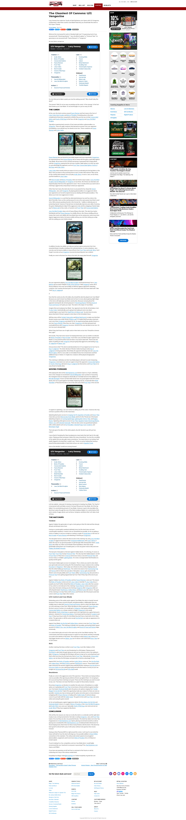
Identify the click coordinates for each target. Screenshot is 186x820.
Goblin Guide (81, 695)
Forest (81, 59)
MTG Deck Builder (75, 785)
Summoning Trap (93, 569)
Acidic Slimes (78, 661)
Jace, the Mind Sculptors (92, 704)
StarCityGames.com (71, 373)
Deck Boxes (113, 111)
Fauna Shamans (65, 213)
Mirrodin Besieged (54, 378)
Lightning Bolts (68, 557)
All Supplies (113, 117)
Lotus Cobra (57, 67)
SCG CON (90, 5)
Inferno (73, 592)
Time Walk (71, 669)
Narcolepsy (82, 486)
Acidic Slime (57, 57)
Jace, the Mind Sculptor (61, 81)
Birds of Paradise (59, 59)
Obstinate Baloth (84, 83)
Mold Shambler (58, 474)
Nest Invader (58, 69)
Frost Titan (57, 65)
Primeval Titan (71, 554)
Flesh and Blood (132, 86)
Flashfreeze (82, 75)
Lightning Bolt (78, 419)
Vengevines (95, 157)
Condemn (89, 425)
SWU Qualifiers (74, 796)
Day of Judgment (57, 290)
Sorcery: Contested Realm (132, 74)
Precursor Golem (54, 667)
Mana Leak (82, 79)
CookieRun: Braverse (54, 801)
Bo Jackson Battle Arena (114, 86)
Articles (73, 801)
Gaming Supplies (53, 806)
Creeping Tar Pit (72, 415)
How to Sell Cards (75, 809)
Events (73, 789)
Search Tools (75, 781)
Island (81, 61)
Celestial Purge (78, 425)
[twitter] (131, 773)
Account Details (98, 783)
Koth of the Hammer (73, 284)
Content (98, 5)
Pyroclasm (52, 567)
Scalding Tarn (83, 65)
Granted (56, 693)
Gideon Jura (61, 343)
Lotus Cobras (91, 540)
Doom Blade (71, 417)
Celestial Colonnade (64, 423)
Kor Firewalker (69, 425)
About (96, 807)
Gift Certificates (128, 111)
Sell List (82, 5)
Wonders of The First (123, 86)
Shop (75, 5)
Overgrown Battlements (78, 540)
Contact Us (96, 796)
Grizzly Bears (87, 533)
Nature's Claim (83, 81)
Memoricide (64, 417)
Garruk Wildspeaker (59, 79)
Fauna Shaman (58, 63)
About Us (96, 808)
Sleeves (112, 109)
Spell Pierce (71, 312)
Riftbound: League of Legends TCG (132, 61)
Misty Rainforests (81, 317)
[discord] (119, 773)
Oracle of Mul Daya (59, 71)
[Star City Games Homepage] (58, 3)
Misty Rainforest (84, 63)
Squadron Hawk (83, 421)
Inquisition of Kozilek (84, 415)
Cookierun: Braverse (132, 98)
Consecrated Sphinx (60, 61)
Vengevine (57, 72)
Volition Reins (83, 490)
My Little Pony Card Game (123, 99)
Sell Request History (99, 788)
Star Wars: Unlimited (114, 98)
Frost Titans (92, 623)
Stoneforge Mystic (80, 303)
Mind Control (82, 484)
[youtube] (115, 773)
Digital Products (128, 114)
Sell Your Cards (122, 1)
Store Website (120, 783)
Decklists (107, 5)
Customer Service (99, 799)
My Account (98, 781)
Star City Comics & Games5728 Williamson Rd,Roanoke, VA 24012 (123, 787)
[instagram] (123, 773)
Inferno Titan (86, 419)
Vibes (123, 73)
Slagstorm (60, 567)
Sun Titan (75, 421)
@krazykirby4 (69, 755)
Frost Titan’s (71, 573)
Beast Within (94, 734)
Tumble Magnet (83, 85)
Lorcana (114, 73)
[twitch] (111, 773)
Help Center (97, 793)
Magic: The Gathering (114, 61)
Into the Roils (95, 661)
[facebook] (127, 773)
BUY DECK (93, 47)
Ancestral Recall (60, 669)
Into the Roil (82, 77)
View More (123, 240)
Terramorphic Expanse (85, 67)
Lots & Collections (129, 109)
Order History (97, 785)
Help (128, 1)
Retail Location (122, 781)
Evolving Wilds (83, 57)
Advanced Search (75, 783)
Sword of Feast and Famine (62, 88)
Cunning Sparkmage (68, 419)
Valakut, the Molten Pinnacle (57, 548)
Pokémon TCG (123, 61)
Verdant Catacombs (85, 69)
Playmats (113, 114)
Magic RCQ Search (75, 793)
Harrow (68, 556)
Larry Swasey (53, 27)
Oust (84, 425)
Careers (96, 811)
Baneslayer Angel (54, 427)
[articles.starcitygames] (135, 773)
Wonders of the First (54, 797)
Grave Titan (96, 415)
